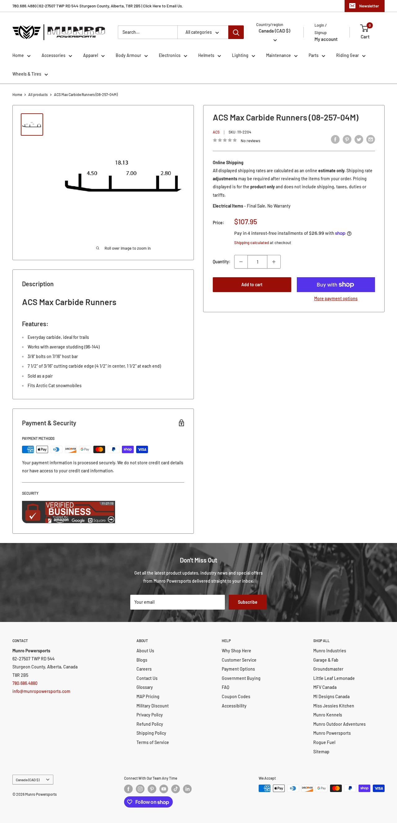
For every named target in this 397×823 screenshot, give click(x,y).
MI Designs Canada (331, 696)
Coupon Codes (236, 696)
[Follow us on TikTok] (175, 789)
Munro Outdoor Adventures (339, 724)
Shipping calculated (251, 242)
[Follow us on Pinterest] (152, 789)
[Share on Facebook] (335, 139)
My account (326, 39)
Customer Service (239, 660)
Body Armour (128, 55)
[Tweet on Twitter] (359, 139)
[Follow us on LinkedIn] (187, 789)
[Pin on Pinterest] (347, 139)
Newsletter (369, 5)
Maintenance (278, 55)
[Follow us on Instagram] (140, 789)
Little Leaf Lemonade (334, 678)
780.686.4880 (25, 683)
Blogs (141, 660)
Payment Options (238, 669)
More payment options (336, 298)
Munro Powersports (332, 733)
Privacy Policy (149, 714)
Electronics (170, 55)
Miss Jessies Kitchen (333, 705)
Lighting (240, 55)
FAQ (225, 687)
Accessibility (234, 705)
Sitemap (321, 751)
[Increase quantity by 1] (273, 261)
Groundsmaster (328, 669)
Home (18, 55)
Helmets (206, 55)
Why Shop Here (236, 650)
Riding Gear (347, 55)
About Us (145, 650)
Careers (144, 669)
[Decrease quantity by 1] (241, 261)
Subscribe (247, 602)
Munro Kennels (327, 714)
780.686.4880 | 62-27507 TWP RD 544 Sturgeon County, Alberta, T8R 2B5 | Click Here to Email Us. (97, 5)
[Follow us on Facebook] (128, 789)
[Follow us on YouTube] (163, 789)
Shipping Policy (151, 733)
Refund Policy (149, 724)
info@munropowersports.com (41, 691)
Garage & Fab (325, 660)
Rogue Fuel (324, 742)
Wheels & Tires (26, 74)
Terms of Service (152, 742)
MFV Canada (325, 687)
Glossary (144, 687)
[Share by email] (370, 139)
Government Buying (241, 678)
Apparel (90, 55)
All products (38, 94)
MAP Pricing (147, 696)
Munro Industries (329, 650)
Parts (314, 55)
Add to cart (251, 284)
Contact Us (147, 678)
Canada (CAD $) (27, 779)
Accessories (53, 55)
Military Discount (152, 705)
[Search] (236, 32)
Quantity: (221, 261)
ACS (216, 132)
